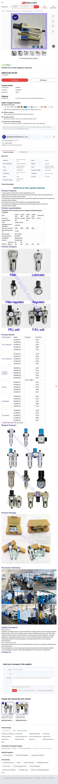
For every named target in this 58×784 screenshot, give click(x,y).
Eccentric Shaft (18, 733)
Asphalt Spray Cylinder (34, 733)
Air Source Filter (6, 766)
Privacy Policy (51, 778)
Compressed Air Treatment (37, 755)
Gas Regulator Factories (42, 762)
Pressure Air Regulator (35, 766)
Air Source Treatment (8, 755)
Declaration (44, 778)
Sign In (3, 145)
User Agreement (37, 778)
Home (3, 11)
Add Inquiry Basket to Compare (29, 58)
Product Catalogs (23, 730)
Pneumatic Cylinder (6, 736)
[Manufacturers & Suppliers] (29, 2)
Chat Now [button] (44, 80)
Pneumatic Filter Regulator (22, 755)
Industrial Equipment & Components (13, 11)
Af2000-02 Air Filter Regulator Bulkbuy (40, 770)
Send (14, 690)
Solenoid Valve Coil (19, 739)
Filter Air (19, 762)
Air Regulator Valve (23, 770)
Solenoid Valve (5, 739)
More (3, 772)
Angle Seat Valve (47, 736)
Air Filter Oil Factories (29, 762)
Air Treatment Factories (8, 762)
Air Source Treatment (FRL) (35, 736)
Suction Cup (32, 739)
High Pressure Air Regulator (9, 770)
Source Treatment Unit (37, 11)
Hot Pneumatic (46, 733)
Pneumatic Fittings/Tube (21, 736)
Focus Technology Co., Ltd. (19, 778)
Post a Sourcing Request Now (45, 690)
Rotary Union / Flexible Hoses (8, 733)
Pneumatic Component (27, 11)
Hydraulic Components (48, 739)
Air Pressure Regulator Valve (20, 766)
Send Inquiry (14, 80)
